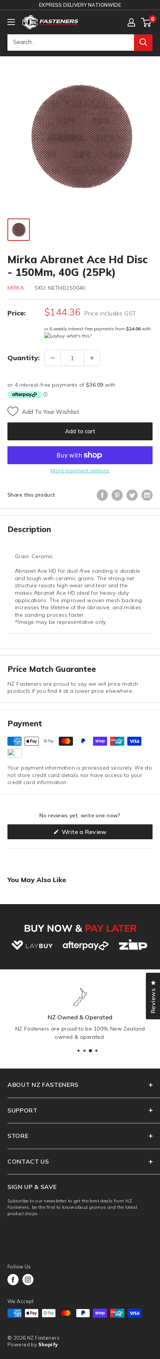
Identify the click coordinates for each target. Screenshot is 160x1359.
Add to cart (80, 431)
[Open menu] (11, 22)
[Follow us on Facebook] (13, 1279)
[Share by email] (147, 495)
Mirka (15, 287)
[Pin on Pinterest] (117, 495)
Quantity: (23, 357)
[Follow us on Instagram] (27, 1279)
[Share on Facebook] (102, 495)
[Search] (143, 42)
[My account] (131, 22)
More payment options (80, 470)
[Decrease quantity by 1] (52, 358)
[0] (146, 22)
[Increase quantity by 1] (92, 358)
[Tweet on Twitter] (132, 495)
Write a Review (96, 833)
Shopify (48, 1344)
